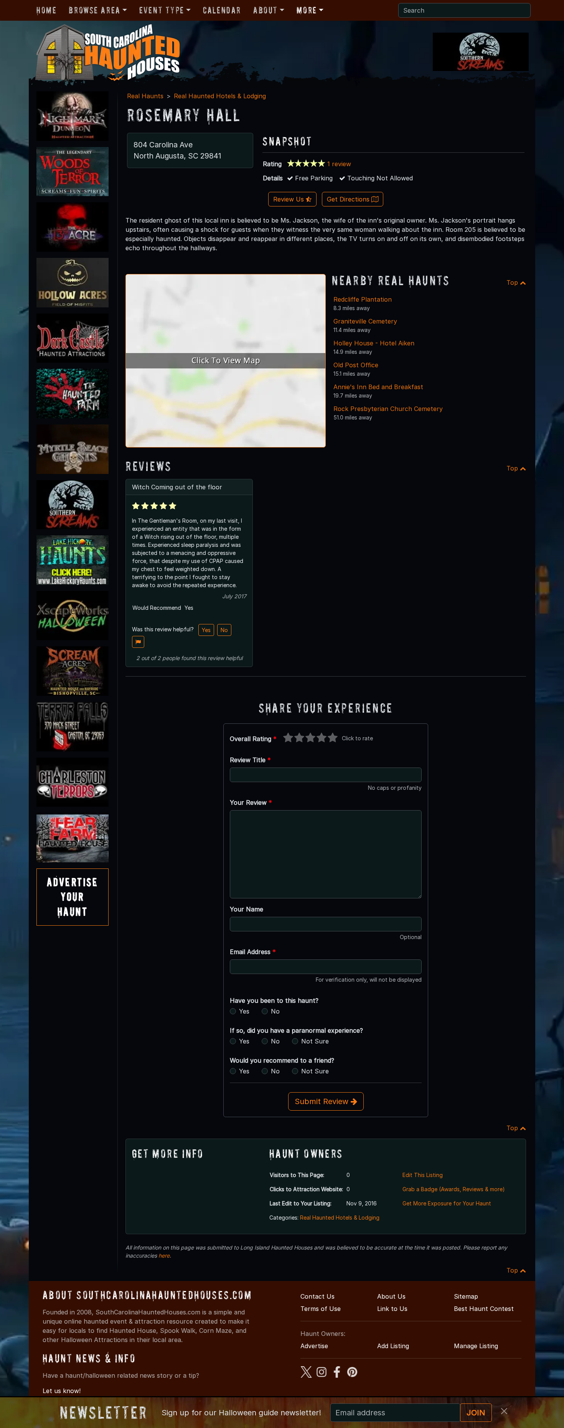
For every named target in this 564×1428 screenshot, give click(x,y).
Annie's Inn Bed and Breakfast (378, 387)
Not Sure (315, 1041)
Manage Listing (476, 1346)
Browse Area (94, 10)
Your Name (246, 909)
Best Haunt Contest (484, 1308)
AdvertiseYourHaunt (72, 897)
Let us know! (62, 1391)
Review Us (289, 199)
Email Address (253, 952)
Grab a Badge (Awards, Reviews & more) (453, 1189)
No (224, 630)
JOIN (476, 1412)
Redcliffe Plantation (362, 299)
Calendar (222, 10)
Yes (206, 630)
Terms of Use (320, 1308)
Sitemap (466, 1296)
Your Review (251, 802)
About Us (391, 1296)
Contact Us (317, 1296)
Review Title (250, 760)
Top (513, 282)
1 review (339, 164)
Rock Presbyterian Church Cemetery (388, 409)
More (307, 10)
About (265, 10)
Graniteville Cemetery (365, 321)
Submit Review (323, 1101)
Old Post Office (355, 365)
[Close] (504, 1411)
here (164, 1255)
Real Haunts (145, 96)
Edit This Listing (422, 1175)
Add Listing (393, 1346)
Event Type (161, 10)
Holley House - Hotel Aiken (373, 343)
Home (46, 10)
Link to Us (392, 1308)
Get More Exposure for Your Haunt (446, 1203)
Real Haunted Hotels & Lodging (220, 96)
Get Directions (349, 199)
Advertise (314, 1346)
